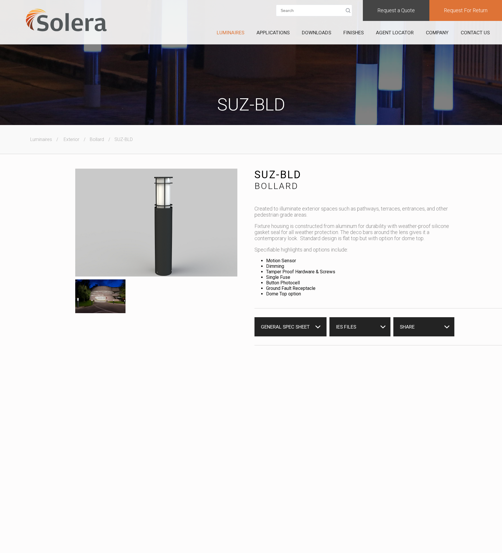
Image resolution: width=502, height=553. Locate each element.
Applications (273, 32)
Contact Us (475, 32)
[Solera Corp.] (66, 21)
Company (437, 32)
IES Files (346, 327)
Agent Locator (395, 32)
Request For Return (465, 10)
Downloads (316, 32)
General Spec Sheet (285, 327)
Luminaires (230, 32)
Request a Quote (396, 10)
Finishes (353, 32)
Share (407, 327)
